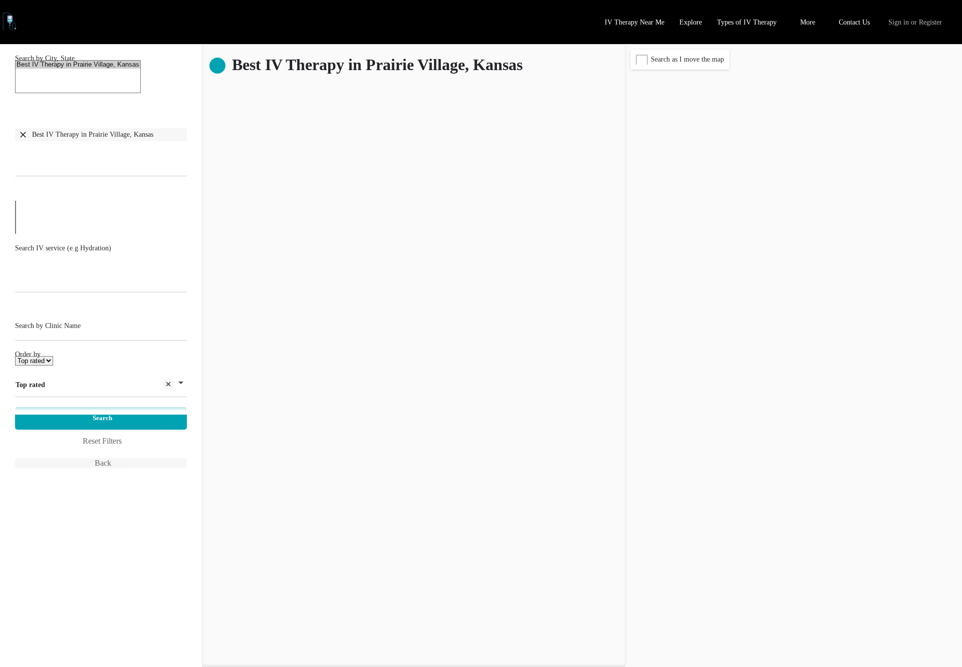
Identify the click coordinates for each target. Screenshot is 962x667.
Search (102, 418)
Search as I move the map (687, 59)
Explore (690, 22)
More (807, 22)
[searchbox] (101, 159)
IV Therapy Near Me (634, 22)
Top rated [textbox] (30, 385)
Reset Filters (102, 441)
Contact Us (854, 22)
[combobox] (101, 147)
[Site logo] (11, 28)
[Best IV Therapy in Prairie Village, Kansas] (78, 65)
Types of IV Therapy (747, 22)
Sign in (898, 22)
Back (103, 463)
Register (930, 22)
